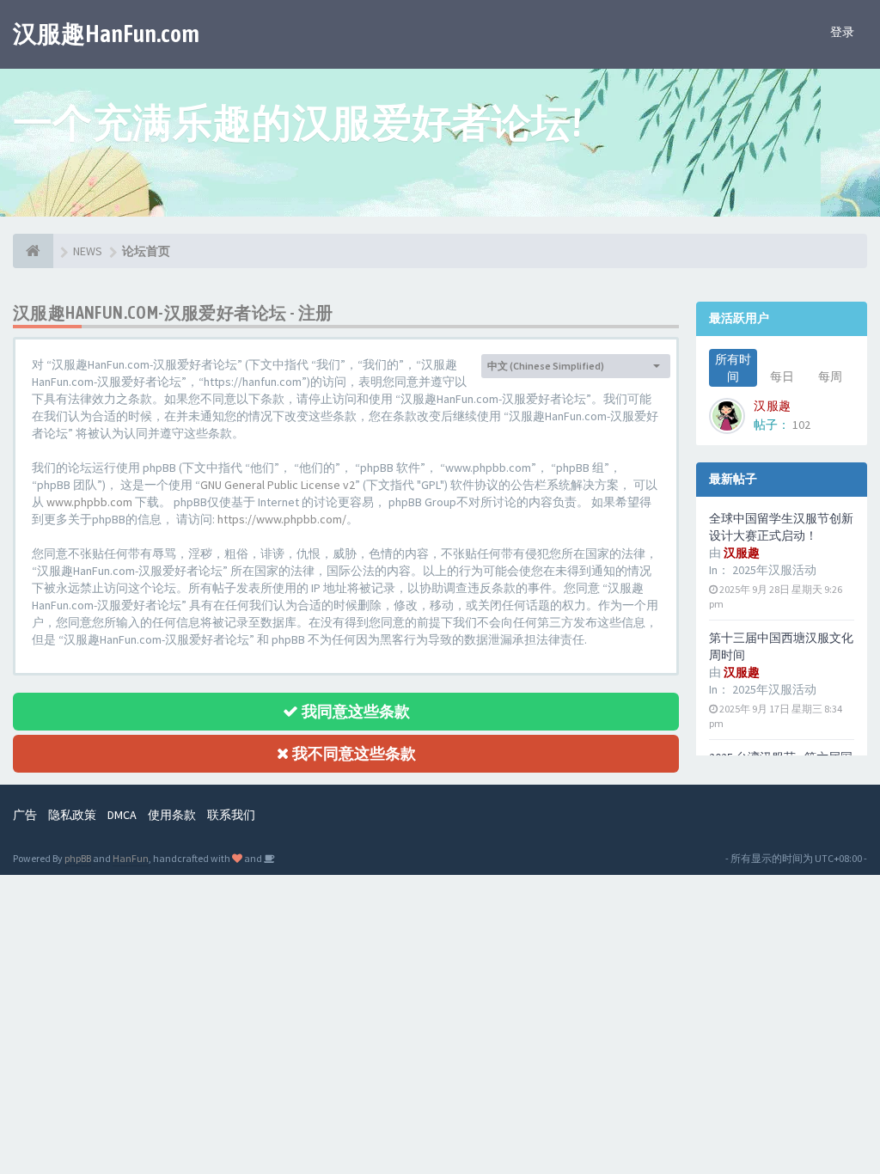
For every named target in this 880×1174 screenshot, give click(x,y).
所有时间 (733, 368)
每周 (830, 376)
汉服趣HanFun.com (106, 33)
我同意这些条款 (354, 711)
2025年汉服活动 (774, 570)
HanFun (131, 858)
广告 (25, 814)
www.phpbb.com (89, 502)
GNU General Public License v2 (277, 484)
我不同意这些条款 (352, 753)
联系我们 (231, 814)
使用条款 (172, 814)
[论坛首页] (33, 251)
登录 (842, 32)
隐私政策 (72, 814)
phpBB (77, 858)
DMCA (122, 814)
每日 (782, 376)
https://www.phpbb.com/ (281, 519)
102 (801, 424)
